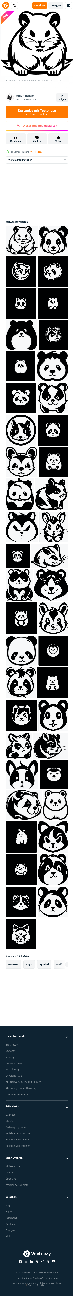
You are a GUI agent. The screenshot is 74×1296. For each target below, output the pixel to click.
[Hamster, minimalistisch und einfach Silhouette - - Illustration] (21, 367)
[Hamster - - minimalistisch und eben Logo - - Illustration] (22, 239)
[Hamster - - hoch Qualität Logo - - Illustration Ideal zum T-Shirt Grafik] (21, 302)
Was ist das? (36, 151)
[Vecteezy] (5, 5)
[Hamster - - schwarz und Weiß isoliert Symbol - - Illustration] (51, 270)
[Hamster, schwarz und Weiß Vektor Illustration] (50, 653)
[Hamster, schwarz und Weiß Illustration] (21, 335)
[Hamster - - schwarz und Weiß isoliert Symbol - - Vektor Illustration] (21, 556)
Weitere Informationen (20, 159)
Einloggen (55, 5)
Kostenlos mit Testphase (37, 112)
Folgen (62, 99)
